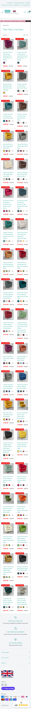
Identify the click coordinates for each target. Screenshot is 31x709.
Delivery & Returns (19, 3)
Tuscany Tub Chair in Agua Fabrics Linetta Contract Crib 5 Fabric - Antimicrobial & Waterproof (8, 447)
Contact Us (10, 3)
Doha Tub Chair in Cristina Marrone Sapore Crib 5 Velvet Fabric (22, 265)
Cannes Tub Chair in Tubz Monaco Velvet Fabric (22, 146)
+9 (12, 241)
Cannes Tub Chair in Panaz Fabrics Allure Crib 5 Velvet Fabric (22, 568)
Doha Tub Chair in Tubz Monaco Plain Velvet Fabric (8, 146)
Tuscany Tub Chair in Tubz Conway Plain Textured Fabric (22, 117)
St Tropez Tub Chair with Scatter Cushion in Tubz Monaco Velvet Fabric (8, 204)
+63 (27, 363)
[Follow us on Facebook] (2, 685)
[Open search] (25, 12)
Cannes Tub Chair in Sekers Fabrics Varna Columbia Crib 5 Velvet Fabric (22, 539)
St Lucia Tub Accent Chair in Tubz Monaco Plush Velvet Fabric (22, 415)
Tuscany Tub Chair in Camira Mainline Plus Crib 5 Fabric (8, 386)
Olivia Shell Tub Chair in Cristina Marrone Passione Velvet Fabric (8, 601)
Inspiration (17, 5)
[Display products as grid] (24, 35)
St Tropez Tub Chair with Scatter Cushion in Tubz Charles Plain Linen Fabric (22, 204)
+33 (12, 485)
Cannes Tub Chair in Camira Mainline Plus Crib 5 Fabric (22, 386)
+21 (26, 451)
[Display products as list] (27, 35)
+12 (26, 91)
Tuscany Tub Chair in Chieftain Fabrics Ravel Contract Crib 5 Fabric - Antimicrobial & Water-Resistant (22, 327)
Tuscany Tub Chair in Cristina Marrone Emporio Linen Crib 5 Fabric (8, 235)
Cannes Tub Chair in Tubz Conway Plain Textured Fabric (22, 174)
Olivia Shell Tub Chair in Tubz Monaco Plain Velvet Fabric (22, 509)
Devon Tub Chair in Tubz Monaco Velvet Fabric (8, 358)
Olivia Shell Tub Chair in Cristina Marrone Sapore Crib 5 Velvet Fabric (22, 601)
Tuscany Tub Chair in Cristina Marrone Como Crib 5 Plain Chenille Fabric (8, 295)
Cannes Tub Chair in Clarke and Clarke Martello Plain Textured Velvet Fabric (8, 570)
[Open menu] (2, 12)
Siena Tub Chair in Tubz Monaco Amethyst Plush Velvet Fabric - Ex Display (8, 56)
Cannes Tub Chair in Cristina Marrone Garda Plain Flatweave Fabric (22, 235)
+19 (26, 241)
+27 (12, 455)
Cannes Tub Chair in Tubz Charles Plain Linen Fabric (8, 174)
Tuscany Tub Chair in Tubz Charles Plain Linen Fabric (22, 86)
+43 (12, 577)
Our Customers (26, 5)
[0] (28, 12)
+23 (12, 301)
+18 (12, 121)
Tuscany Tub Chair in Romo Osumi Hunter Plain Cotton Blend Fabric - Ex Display (22, 56)
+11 (12, 391)
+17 (26, 545)
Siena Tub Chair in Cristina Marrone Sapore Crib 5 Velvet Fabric (8, 539)
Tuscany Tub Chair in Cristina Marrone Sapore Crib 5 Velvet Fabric (8, 265)
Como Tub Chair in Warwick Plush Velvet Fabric (22, 358)
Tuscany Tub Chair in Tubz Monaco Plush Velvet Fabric (8, 116)
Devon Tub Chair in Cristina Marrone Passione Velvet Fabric (8, 479)
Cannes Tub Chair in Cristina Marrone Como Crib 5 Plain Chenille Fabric (8, 325)
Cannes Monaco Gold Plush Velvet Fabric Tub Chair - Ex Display (7, 87)
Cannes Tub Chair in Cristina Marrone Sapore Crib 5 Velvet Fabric (22, 295)
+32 (27, 573)
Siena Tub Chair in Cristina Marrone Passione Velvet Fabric (22, 479)
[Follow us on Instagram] (6, 685)
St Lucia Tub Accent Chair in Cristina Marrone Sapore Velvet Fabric (8, 509)
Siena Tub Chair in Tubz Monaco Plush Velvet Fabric (8, 414)
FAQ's (10, 5)
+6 (26, 122)
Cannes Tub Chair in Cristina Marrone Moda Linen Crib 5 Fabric (22, 445)
